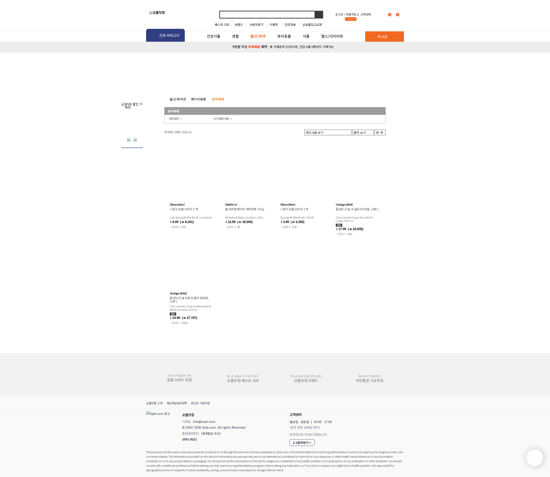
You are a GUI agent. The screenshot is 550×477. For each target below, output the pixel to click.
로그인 (339, 14)
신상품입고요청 (312, 24)
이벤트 (274, 24)
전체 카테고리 (169, 35)
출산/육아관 (178, 99)
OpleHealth (203, 63)
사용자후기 (256, 24)
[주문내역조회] (403, 14)
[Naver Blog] (389, 414)
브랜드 (239, 24)
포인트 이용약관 (200, 403)
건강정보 (290, 24)
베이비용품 (243, 80)
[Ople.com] (158, 426)
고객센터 (366, 14)
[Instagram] (380, 414)
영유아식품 (360, 80)
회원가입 (351, 14)
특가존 (382, 36)
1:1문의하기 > (302, 442)
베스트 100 (222, 24)
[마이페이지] (379, 14)
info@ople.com (204, 421)
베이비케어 (186, 80)
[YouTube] (398, 414)
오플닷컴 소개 (154, 403)
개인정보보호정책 (176, 403)
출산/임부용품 (302, 80)
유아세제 (173, 111)
